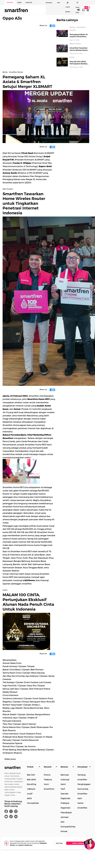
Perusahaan (82, 767)
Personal (10, 2)
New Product (75, 44)
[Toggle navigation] (88, 10)
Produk (30, 767)
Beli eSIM (31, 779)
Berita (72, 27)
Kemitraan (49, 2)
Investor (29, 2)
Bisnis (19, 2)
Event (72, 57)
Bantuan (64, 767)
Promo (47, 775)
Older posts (10, 759)
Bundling (31, 784)
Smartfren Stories (16, 72)
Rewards (47, 767)
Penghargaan (84, 784)
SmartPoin (49, 789)
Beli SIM (31, 775)
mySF (30, 793)
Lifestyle (31, 789)
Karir (58, 2)
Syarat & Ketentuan (25, 845)
